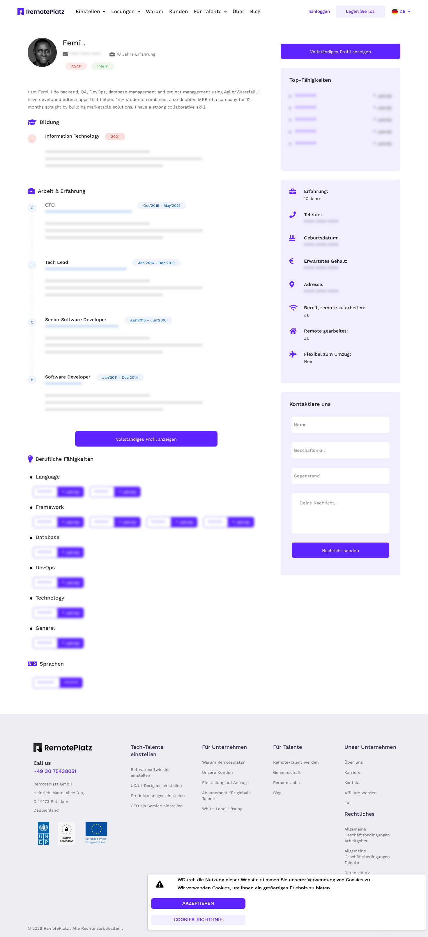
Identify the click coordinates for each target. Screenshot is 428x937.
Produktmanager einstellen (158, 795)
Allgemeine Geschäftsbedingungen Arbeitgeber (367, 835)
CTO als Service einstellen (157, 805)
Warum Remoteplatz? (223, 762)
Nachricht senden (340, 550)
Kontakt (352, 782)
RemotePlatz (56, 928)
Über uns (353, 762)
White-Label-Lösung (222, 808)
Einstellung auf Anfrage (225, 782)
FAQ (348, 803)
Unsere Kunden (217, 772)
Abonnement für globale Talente (226, 795)
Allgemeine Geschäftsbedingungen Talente (367, 857)
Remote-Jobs (286, 782)
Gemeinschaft (287, 772)
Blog (277, 792)
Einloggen (319, 11)
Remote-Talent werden (296, 762)
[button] (198, 903)
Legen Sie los (360, 11)
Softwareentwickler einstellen (150, 772)
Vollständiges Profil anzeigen (146, 439)
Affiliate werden (360, 792)
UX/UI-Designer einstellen (156, 785)
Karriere (352, 772)
